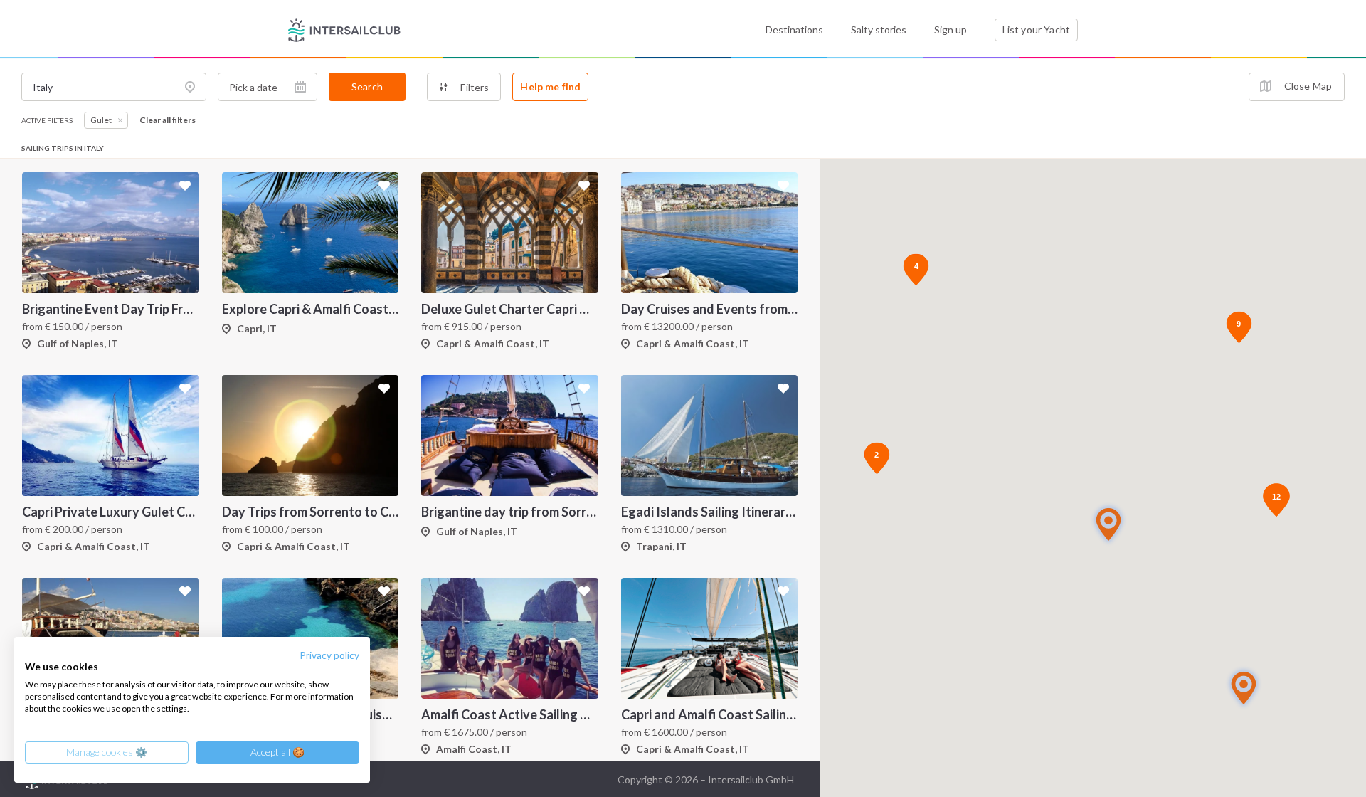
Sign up (950, 29)
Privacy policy (329, 655)
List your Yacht (1036, 29)
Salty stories (878, 29)
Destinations (794, 29)
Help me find (550, 86)
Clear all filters (167, 120)
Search (367, 86)
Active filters (47, 120)
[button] (1108, 524)
